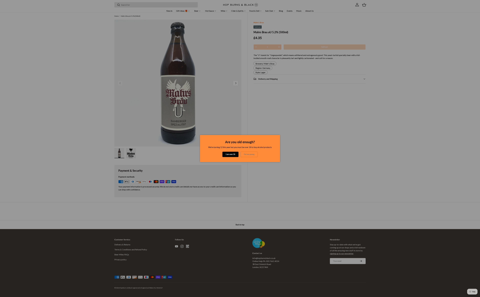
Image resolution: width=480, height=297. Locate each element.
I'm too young (249, 154)
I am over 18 (230, 154)
